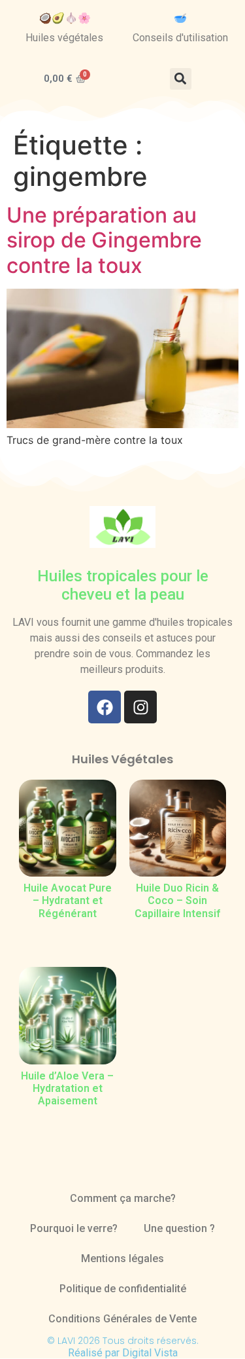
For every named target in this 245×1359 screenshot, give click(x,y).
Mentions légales (122, 1258)
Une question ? (179, 1228)
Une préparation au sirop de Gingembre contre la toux (104, 240)
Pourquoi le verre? (74, 1228)
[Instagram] (140, 707)
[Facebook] (104, 707)
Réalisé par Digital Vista (123, 1353)
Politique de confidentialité (122, 1288)
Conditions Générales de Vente (122, 1319)
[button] (180, 79)
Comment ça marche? (123, 1198)
